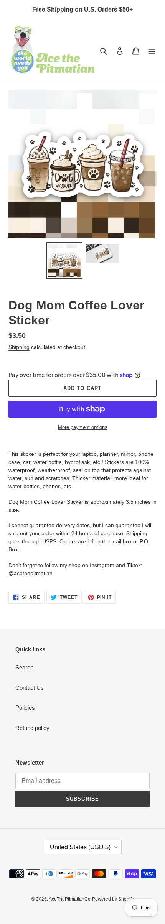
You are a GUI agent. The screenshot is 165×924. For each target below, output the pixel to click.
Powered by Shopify (113, 899)
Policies (25, 707)
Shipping (19, 347)
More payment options (82, 427)
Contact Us (29, 687)
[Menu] (152, 51)
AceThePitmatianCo (70, 899)
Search (24, 667)
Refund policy (32, 728)
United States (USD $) (80, 847)
